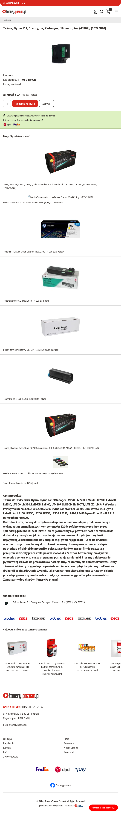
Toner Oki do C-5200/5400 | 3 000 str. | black (24, 398)
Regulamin (8, 743)
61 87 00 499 (12, 3)
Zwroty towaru (10, 756)
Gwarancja (69, 743)
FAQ (5, 752)
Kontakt (7, 747)
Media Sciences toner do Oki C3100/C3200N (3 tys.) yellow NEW (33, 473)
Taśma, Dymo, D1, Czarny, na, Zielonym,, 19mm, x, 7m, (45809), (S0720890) (49, 602)
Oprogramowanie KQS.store (50, 805)
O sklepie (7, 739)
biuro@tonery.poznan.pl (15, 725)
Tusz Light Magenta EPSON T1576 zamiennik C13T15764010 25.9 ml (87, 667)
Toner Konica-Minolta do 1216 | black (20, 482)
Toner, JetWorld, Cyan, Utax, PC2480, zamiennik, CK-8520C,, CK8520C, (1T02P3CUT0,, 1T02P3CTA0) (51, 447)
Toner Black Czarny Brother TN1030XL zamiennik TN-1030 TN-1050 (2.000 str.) (17, 667)
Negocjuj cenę (71, 747)
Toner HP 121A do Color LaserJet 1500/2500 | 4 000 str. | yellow (33, 251)
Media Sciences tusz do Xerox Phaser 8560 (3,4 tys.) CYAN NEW (33, 202)
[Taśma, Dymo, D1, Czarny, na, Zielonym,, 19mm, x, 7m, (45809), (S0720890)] (60, 53)
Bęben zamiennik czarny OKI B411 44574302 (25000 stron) (31, 349)
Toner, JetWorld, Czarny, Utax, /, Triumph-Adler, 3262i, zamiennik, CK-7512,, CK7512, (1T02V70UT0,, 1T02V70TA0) (50, 186)
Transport (69, 752)
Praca (66, 739)
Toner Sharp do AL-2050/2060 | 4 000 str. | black (26, 300)
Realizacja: (69, 805)
